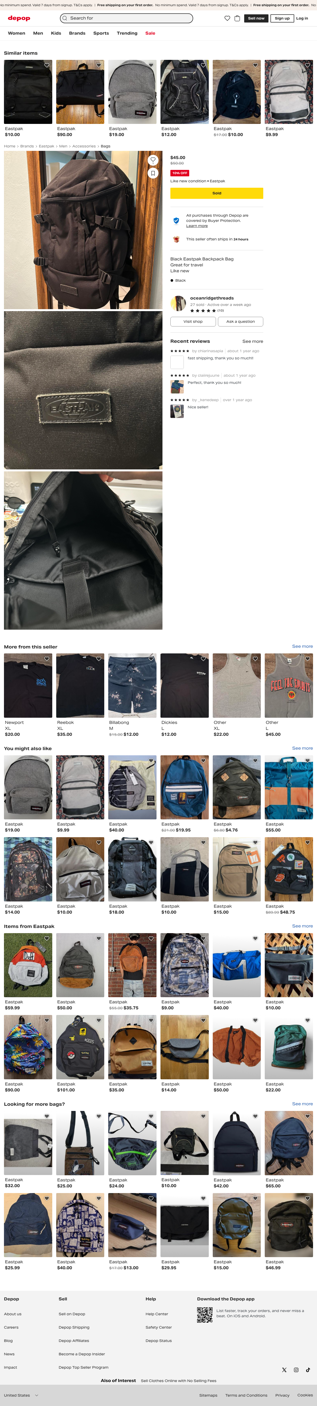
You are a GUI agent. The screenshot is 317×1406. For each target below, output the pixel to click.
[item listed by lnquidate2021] (28, 1225)
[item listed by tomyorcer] (184, 1225)
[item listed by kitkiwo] (132, 1143)
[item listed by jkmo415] (28, 787)
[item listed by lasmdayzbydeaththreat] (237, 1225)
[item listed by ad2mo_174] (289, 965)
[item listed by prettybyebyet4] (184, 965)
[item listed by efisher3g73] (237, 787)
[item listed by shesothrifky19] (237, 965)
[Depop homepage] (19, 18)
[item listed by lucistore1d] (28, 965)
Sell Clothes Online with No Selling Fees (178, 1381)
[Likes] (227, 18)
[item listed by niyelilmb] (132, 1225)
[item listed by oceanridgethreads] (28, 685)
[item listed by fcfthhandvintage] (289, 1225)
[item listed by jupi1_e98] (184, 1047)
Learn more (197, 226)
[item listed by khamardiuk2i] (132, 1047)
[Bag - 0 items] (237, 18)
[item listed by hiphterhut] (132, 787)
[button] (226, 310)
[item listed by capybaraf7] (289, 869)
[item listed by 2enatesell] (28, 869)
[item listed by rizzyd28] (289, 787)
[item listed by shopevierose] (237, 869)
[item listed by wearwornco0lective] (289, 1047)
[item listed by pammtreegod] (132, 965)
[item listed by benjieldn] (132, 869)
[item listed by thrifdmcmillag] (184, 869)
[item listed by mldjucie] (184, 787)
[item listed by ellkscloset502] (237, 1047)
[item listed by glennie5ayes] (80, 1047)
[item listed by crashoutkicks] (184, 1143)
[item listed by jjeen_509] (237, 1143)
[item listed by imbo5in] (80, 787)
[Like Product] (46, 65)
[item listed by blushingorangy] (80, 965)
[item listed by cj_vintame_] (28, 1047)
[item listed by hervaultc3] (80, 1143)
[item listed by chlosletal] (80, 869)
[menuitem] (16, 33)
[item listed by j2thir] (289, 1143)
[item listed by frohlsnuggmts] (28, 1143)
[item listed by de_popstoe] (80, 1225)
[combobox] (126, 18)
